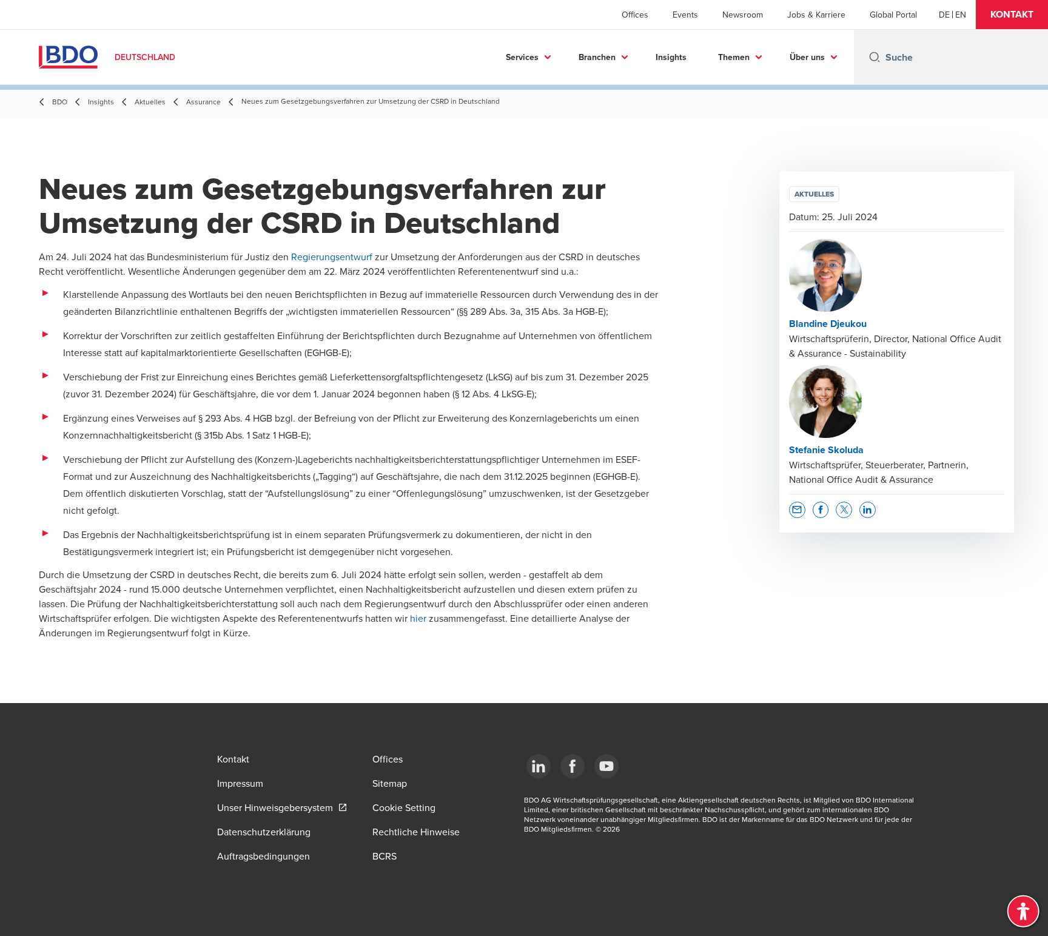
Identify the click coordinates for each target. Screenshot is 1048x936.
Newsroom (742, 14)
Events (685, 14)
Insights (671, 57)
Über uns (807, 57)
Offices (635, 14)
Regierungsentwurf (333, 256)
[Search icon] (874, 57)
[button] (1012, 14)
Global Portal (893, 14)
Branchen (597, 57)
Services (522, 57)
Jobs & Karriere (816, 14)
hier (418, 618)
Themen (734, 57)
